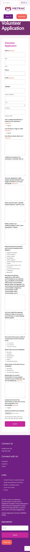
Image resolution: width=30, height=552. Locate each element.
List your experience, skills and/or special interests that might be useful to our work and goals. (14, 180)
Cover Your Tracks (9, 487)
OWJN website (11, 254)
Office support (11, 260)
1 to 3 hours (10, 343)
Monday (9, 352)
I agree (9, 126)
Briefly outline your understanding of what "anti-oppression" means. (14, 225)
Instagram (5, 461)
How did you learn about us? (14, 137)
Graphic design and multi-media (14, 262)
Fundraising (10, 258)
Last (6, 66)
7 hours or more (11, 346)
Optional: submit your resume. (14, 411)
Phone (7, 70)
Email (9, 78)
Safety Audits (11, 256)
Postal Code (8, 116)
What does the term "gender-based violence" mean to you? (14, 203)
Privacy (6, 490)
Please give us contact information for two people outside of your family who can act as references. (15, 378)
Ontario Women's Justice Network (14, 480)
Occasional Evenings (13, 372)
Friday (8, 359)
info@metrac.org (7, 448)
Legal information (12, 252)
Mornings (9, 368)
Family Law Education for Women (13, 482)
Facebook (4, 464)
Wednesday (10, 356)
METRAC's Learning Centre (11, 485)
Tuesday (9, 354)
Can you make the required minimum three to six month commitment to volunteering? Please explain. (14, 315)
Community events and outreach (14, 266)
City (6, 102)
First (6, 58)
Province (7, 108)
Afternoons (10, 370)
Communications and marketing (13, 269)
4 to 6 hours (10, 345)
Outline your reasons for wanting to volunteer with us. (14, 158)
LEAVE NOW (21, 16)
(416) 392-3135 (6, 451)
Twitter (4, 466)
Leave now (7, 542)
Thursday (9, 357)
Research (9, 272)
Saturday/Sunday (12, 361)
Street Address (9, 94)
